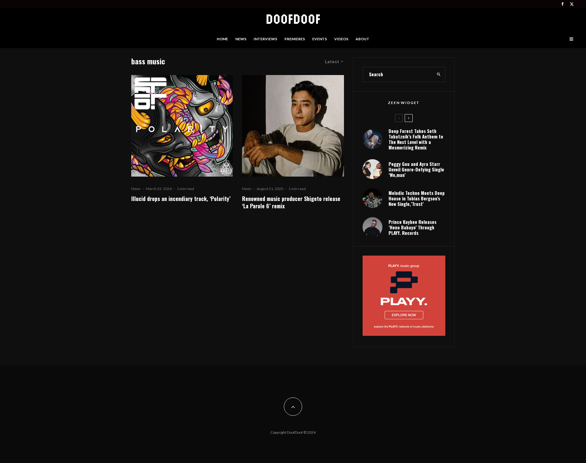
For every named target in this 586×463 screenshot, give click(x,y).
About (362, 39)
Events (319, 39)
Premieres (294, 39)
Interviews (265, 39)
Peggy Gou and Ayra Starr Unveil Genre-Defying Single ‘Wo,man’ (416, 169)
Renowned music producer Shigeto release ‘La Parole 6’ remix (291, 202)
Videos (341, 39)
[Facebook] (562, 4)
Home (222, 39)
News (240, 39)
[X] (572, 4)
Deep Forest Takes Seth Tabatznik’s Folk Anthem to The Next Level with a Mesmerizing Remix (416, 139)
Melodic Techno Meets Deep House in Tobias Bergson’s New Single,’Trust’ (417, 198)
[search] (438, 74)
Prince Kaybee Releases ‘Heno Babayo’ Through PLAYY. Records (412, 227)
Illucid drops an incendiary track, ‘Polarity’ (180, 198)
